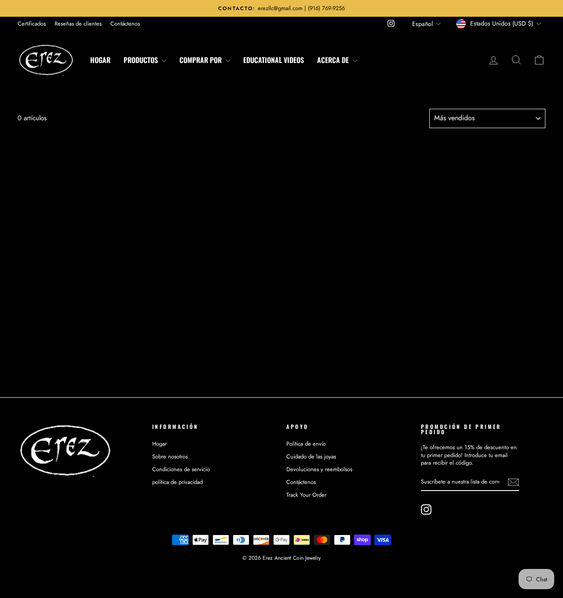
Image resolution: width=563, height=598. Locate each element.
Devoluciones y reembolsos (319, 469)
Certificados (32, 23)
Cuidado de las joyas (311, 456)
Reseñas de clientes (78, 23)
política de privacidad (177, 482)
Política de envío (306, 443)
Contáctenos (125, 23)
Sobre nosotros (170, 456)
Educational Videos (273, 60)
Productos (142, 60)
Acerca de (334, 60)
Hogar (100, 60)
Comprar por (201, 60)
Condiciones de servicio (181, 469)
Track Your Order (306, 495)
